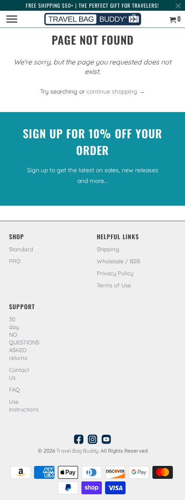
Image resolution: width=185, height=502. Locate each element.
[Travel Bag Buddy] (92, 19)
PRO (15, 261)
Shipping (108, 249)
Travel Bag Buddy (77, 450)
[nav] (12, 19)
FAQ (14, 389)
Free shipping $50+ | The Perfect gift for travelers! (92, 5)
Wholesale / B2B (118, 261)
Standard (21, 249)
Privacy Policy (115, 273)
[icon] (78, 441)
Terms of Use (114, 285)
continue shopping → (115, 91)
